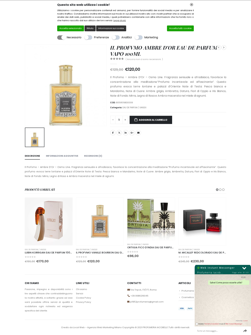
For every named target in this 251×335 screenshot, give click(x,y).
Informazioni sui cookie (111, 28)
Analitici (126, 37)
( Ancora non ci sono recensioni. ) (144, 59)
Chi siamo (81, 289)
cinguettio (119, 132)
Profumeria (188, 290)
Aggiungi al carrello (153, 120)
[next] (223, 47)
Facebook (113, 132)
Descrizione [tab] (32, 155)
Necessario (74, 37)
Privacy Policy (83, 302)
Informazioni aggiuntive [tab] (62, 155)
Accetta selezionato (70, 28)
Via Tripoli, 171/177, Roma (143, 289)
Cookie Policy (83, 297)
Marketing (151, 37)
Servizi (79, 293)
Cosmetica (188, 297)
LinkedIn (125, 132)
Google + (132, 132)
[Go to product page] (48, 221)
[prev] (218, 47)
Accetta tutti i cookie (180, 28)
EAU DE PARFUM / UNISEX (134, 107)
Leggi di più (119, 20)
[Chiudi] (191, 4)
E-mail (138, 132)
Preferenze (101, 37)
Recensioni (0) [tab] (93, 155)
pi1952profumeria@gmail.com (146, 301)
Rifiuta (90, 28)
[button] (217, 190)
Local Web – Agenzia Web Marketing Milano (97, 327)
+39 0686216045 (139, 295)
